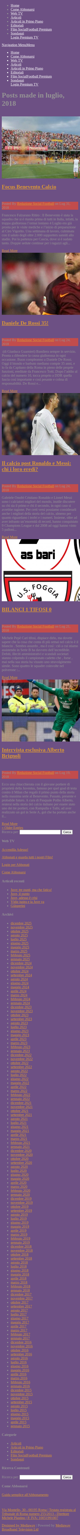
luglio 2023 (19, 1027)
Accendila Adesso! (15, 850)
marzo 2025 (19, 951)
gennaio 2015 (20, 1426)
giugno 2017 (19, 1318)
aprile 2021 (18, 1135)
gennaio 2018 (20, 1290)
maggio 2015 (20, 1418)
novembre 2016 (22, 1346)
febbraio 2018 (20, 1286)
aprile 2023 (18, 1039)
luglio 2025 (19, 939)
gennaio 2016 (20, 1386)
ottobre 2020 (19, 1159)
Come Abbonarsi (22, 9)
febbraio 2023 (20, 1047)
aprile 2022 (18, 1087)
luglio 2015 (19, 1410)
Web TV (17, 13)
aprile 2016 (18, 1374)
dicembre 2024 (21, 963)
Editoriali (17, 25)
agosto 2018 (19, 1262)
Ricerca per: (10, 832)
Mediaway (27, 1525)
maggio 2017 (20, 1322)
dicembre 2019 (21, 1198)
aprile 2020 (18, 1183)
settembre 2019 (21, 1210)
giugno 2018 (19, 1270)
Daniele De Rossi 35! (25, 323)
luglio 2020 (19, 1171)
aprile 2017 (18, 1326)
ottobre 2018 (19, 1254)
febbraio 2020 (20, 1190)
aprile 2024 (18, 991)
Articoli (16, 17)
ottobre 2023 (19, 1015)
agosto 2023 (19, 1023)
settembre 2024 (21, 975)
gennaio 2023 (20, 1051)
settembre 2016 (21, 1354)
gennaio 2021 (20, 1147)
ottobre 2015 (19, 1398)
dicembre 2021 (21, 1103)
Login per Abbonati (15, 865)
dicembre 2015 (21, 1390)
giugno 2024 (19, 983)
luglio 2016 (19, 1362)
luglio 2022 (19, 1075)
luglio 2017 (19, 1314)
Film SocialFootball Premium (31, 29)
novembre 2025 (22, 927)
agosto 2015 (19, 1406)
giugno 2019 (19, 1222)
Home (15, 5)
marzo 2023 (19, 1043)
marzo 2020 (19, 1186)
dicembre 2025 (21, 923)
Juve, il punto (20, 894)
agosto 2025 (19, 935)
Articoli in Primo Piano (27, 21)
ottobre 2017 (19, 1302)
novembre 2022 (22, 1059)
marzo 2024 (19, 995)
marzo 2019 (19, 1234)
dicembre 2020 (21, 1151)
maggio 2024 (20, 987)
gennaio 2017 (20, 1338)
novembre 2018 (22, 1250)
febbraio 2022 (20, 1095)
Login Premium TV (24, 37)
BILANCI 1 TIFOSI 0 (27, 609)
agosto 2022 (19, 1071)
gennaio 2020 (20, 1194)
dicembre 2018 (21, 1246)
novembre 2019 (22, 1202)
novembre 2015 (22, 1394)
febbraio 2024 (20, 999)
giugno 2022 (19, 1079)
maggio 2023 (20, 1035)
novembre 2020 (22, 1155)
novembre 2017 (22, 1298)
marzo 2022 (19, 1091)
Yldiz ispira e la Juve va (27, 902)
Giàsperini (18, 906)
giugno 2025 (19, 943)
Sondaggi (17, 33)
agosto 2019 (19, 1214)
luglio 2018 (19, 1266)
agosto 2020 (19, 1167)
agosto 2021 (19, 1119)
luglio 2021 (19, 1123)
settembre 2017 (21, 1306)
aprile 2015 (18, 1422)
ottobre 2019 (19, 1206)
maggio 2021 (20, 1131)
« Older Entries (12, 828)
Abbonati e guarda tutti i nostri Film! (27, 857)
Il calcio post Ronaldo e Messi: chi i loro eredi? (36, 466)
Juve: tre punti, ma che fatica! (31, 890)
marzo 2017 (19, 1330)
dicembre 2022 (21, 1055)
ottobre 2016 (19, 1350)
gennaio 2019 (20, 1242)
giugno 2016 (19, 1366)
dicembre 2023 (21, 1007)
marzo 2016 (19, 1378)
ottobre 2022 (19, 1063)
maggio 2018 (20, 1274)
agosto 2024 (19, 979)
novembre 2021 (22, 1107)
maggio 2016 (20, 1370)
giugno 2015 (19, 1414)
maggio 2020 (20, 1179)
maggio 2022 (20, 1083)
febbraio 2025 (20, 955)
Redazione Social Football (35, 204)
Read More (10, 251)
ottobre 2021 (19, 1111)
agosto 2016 (19, 1358)
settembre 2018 (21, 1258)
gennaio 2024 (20, 1003)
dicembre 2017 (21, 1294)
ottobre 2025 (19, 931)
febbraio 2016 (20, 1382)
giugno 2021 (19, 1127)
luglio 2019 (19, 1218)
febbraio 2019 (20, 1238)
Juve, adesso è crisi (24, 898)
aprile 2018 (18, 1278)
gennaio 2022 (20, 1099)
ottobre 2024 (19, 971)
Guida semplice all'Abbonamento (25, 1495)
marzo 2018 (19, 1282)
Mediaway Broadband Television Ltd (36, 1527)
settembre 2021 (21, 1115)
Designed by (11, 1525)
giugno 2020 (19, 1175)
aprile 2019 (18, 1230)
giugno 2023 (19, 1031)
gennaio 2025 (20, 959)
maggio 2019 (20, 1226)
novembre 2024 (22, 967)
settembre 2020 (21, 1163)
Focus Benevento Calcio (29, 187)
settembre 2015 (21, 1402)
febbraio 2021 (20, 1143)
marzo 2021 (19, 1139)
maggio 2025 (20, 947)
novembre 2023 (22, 1011)
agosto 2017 (19, 1310)
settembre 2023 (21, 1019)
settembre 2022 (21, 1067)
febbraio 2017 (20, 1334)
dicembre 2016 (21, 1342)
